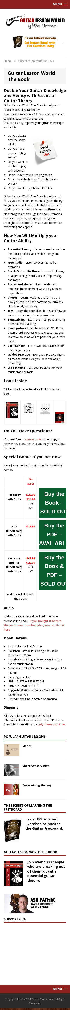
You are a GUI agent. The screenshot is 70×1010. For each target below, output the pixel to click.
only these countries (51, 724)
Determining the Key (37, 785)
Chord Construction (36, 765)
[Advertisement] (33, 951)
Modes (27, 746)
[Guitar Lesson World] (35, 21)
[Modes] (11, 753)
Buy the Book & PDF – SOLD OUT (54, 570)
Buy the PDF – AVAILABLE (54, 534)
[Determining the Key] (11, 793)
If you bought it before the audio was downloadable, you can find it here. (34, 625)
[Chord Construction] (11, 773)
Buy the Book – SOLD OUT (54, 503)
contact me (33, 439)
